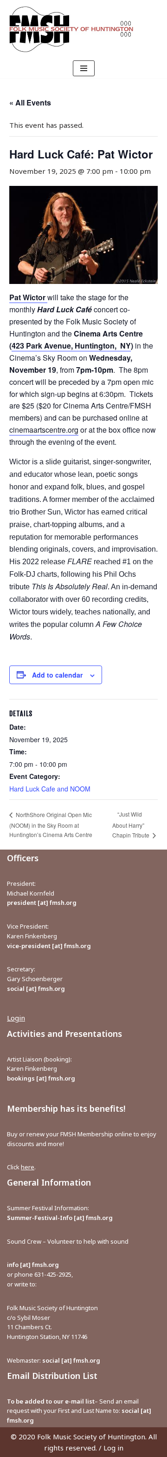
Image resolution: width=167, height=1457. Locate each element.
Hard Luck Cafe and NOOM (49, 788)
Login (16, 1017)
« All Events (30, 102)
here (27, 1167)
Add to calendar (57, 674)
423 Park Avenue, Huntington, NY (71, 345)
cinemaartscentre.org (43, 429)
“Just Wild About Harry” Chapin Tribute (131, 824)
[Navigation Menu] (84, 68)
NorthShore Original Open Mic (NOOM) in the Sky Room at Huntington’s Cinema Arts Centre (50, 824)
